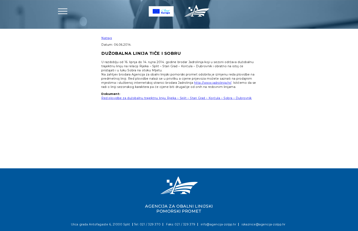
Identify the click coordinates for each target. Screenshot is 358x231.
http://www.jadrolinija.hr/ (212, 83)
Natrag (106, 38)
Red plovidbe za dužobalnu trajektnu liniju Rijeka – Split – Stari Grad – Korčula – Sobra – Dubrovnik (176, 98)
